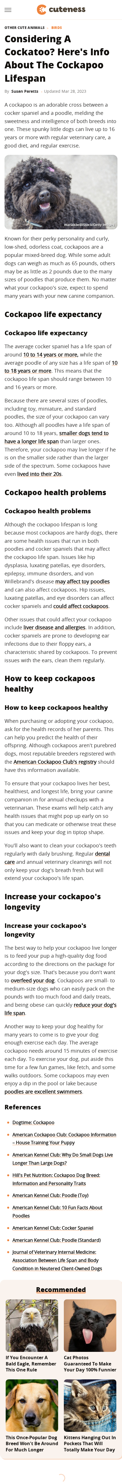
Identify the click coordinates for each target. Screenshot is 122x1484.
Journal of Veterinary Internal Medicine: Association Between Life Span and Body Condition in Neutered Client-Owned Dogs (57, 1260)
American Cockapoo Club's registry (55, 761)
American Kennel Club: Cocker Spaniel (52, 1228)
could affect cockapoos (80, 606)
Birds (56, 27)
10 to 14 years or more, (51, 354)
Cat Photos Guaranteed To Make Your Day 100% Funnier (90, 1364)
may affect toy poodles (82, 581)
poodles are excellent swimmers (43, 1091)
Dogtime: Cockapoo (33, 1122)
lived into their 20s (39, 473)
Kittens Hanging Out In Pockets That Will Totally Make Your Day (90, 1444)
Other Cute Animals (25, 27)
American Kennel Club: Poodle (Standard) (56, 1240)
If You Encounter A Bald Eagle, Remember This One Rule (31, 1364)
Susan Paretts (24, 91)
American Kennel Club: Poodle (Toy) (50, 1195)
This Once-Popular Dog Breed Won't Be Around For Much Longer (32, 1444)
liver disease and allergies (54, 627)
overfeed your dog (32, 980)
